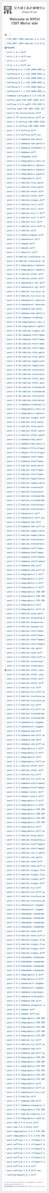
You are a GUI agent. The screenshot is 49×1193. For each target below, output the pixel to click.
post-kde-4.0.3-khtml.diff (23, 1127)
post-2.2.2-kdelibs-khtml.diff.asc (28, 195)
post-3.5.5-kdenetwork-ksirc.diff (27, 1092)
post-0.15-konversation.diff (24, 113)
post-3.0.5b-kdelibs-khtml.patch (26, 378)
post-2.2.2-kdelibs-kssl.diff (24, 221)
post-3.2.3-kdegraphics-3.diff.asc (28, 587)
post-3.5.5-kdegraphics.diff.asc (26, 1087)
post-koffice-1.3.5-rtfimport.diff (28, 1148)
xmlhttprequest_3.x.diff (21, 1175)
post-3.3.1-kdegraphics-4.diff (25, 748)
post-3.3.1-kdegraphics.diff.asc (26, 761)
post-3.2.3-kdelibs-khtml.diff (25, 678)
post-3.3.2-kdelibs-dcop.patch (25, 835)
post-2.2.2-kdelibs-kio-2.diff (25, 204)
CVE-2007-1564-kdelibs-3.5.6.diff (27, 43)
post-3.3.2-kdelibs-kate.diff (24, 861)
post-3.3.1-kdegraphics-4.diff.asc (28, 752)
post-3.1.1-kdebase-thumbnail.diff (28, 404)
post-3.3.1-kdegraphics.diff (24, 757)
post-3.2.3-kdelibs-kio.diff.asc (26, 691)
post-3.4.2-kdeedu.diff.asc (23, 1014)
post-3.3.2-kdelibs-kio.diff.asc (26, 892)
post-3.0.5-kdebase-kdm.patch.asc (27, 313)
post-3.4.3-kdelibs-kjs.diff (24, 1040)
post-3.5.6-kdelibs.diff (21, 1096)
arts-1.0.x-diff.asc (19, 56)
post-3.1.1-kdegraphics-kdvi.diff (27, 409)
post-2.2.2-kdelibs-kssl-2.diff (26, 213)
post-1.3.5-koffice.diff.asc (24, 134)
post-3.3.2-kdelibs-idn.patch (24, 857)
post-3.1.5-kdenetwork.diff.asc (26, 517)
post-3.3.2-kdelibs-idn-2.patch (26, 852)
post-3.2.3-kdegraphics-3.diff (25, 583)
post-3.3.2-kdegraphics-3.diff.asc (28, 805)
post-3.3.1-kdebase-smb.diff (24, 739)
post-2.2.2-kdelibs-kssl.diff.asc (27, 226)
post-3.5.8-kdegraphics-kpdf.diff (27, 1118)
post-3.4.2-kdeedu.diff (21, 1009)
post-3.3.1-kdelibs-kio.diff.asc (26, 779)
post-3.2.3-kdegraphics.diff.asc (26, 609)
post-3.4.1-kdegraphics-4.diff (25, 974)
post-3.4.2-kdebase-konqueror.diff (28, 1005)
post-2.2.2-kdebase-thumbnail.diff (28, 148)
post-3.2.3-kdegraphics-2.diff (25, 574)
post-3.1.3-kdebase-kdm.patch (24, 439)
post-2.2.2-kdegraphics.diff (24, 178)
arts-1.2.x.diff (16, 60)
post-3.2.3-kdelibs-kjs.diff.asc (26, 709)
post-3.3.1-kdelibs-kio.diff (24, 774)
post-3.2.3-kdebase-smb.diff (24, 565)
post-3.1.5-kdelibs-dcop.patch (25, 465)
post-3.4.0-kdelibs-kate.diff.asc (27, 935)
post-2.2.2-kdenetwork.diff (23, 239)
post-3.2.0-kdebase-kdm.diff (24, 522)
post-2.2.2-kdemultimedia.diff (25, 235)
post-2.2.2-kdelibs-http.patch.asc (28, 187)
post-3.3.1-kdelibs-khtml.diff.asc (28, 770)
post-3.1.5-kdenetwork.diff (23, 513)
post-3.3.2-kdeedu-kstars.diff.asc (28, 796)
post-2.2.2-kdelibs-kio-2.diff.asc (28, 208)
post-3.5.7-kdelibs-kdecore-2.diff (28, 1114)
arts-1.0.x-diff (16, 52)
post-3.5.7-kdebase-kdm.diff (24, 1101)
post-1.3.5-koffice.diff (21, 130)
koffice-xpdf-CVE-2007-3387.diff (26, 108)
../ (9, 34)
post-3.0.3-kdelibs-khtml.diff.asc (28, 278)
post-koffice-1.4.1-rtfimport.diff (28, 1157)
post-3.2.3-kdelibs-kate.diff (24, 652)
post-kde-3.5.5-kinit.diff (23, 1122)
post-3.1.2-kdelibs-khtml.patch (26, 430)
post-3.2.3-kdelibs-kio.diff (24, 687)
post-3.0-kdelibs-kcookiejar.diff (27, 256)
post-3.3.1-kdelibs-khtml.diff (25, 765)
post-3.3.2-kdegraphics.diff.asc (26, 831)
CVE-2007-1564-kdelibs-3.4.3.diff (27, 39)
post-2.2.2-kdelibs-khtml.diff (25, 191)
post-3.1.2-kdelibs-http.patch (25, 422)
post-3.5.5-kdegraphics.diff (24, 1083)
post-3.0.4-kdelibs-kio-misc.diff (27, 291)
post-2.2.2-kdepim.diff (21, 243)
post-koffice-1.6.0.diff (21, 1166)
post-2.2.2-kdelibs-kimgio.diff (26, 200)
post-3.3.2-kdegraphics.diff (24, 826)
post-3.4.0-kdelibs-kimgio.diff (26, 948)
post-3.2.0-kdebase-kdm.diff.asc (26, 526)
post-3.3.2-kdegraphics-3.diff (25, 800)
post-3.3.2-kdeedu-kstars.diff (25, 792)
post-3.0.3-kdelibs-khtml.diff (25, 274)
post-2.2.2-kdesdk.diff (21, 248)
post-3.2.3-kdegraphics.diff (24, 604)
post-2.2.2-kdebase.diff (21, 152)
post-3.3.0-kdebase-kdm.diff (24, 731)
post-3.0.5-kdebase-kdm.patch (24, 309)
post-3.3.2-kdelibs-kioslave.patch (28, 896)
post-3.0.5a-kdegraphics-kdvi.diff (28, 322)
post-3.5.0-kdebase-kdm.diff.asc (26, 1053)
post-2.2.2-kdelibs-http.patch (25, 182)
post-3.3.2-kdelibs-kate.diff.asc (27, 866)
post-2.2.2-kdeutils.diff (22, 252)
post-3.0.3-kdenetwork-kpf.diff (26, 282)
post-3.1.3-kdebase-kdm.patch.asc (27, 443)
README (11, 47)
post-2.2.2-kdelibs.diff (21, 230)
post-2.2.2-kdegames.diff (22, 156)
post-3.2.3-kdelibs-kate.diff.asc (27, 657)
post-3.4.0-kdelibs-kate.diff (24, 931)
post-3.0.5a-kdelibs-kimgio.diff (26, 330)
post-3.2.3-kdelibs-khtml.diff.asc (28, 683)
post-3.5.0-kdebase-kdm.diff (24, 1048)
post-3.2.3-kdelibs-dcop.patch (25, 613)
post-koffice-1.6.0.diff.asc (24, 1170)
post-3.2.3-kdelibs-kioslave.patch (28, 696)
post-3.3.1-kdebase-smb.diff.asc (26, 744)
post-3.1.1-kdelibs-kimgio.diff (26, 417)
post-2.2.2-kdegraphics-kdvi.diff (27, 161)
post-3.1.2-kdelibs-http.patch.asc (28, 426)
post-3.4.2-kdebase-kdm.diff (24, 1000)
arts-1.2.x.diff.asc (19, 65)
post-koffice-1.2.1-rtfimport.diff (28, 1140)
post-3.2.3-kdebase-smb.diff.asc (26, 570)
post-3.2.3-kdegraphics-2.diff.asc (28, 578)
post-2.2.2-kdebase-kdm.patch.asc (27, 143)
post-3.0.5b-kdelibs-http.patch (26, 352)
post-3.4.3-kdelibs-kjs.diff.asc (26, 1044)
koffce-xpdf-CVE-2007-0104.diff (26, 100)
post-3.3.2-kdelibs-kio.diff (24, 887)
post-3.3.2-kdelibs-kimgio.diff (26, 879)
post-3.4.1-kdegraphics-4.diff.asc (28, 979)
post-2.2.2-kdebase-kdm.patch (24, 139)
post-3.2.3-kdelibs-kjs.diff (24, 705)
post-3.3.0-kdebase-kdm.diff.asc (26, 735)
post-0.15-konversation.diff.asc (26, 117)
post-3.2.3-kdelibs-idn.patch (24, 648)
